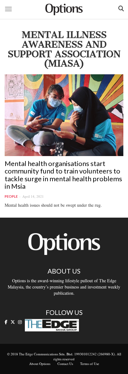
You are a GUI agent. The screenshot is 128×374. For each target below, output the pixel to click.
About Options (39, 363)
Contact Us (65, 363)
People (11, 196)
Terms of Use (89, 363)
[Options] (64, 9)
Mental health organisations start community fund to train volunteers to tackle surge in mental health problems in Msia (63, 174)
